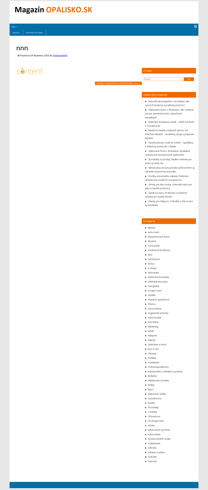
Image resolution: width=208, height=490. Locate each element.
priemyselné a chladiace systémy (165, 371)
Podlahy (152, 357)
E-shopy (152, 268)
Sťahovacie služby (157, 393)
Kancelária (153, 321)
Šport (151, 389)
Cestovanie (154, 245)
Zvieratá (152, 461)
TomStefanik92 (60, 55)
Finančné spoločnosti (158, 299)
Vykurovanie (154, 434)
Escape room (155, 290)
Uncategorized (155, 420)
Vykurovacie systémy (159, 429)
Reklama (152, 375)
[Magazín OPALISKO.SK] (53, 13)
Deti (150, 254)
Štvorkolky (153, 407)
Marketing (153, 326)
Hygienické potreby (158, 312)
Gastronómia (154, 308)
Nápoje (151, 339)
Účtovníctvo (154, 416)
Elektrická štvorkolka (158, 276)
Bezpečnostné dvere (159, 236)
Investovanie (154, 317)
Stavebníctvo (154, 398)
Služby (151, 384)
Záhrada (152, 447)
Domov (16, 33)
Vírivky (151, 425)
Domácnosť (154, 259)
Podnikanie (153, 362)
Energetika (153, 285)
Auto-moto (153, 232)
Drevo (151, 263)
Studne (151, 402)
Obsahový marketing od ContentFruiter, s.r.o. (118, 83)
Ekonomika (153, 272)
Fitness (151, 303)
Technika (152, 411)
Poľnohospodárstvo (158, 366)
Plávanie (152, 353)
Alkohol (151, 227)
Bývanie (152, 241)
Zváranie (152, 456)
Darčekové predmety (159, 250)
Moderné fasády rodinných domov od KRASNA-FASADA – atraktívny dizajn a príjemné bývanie (169, 134)
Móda (151, 330)
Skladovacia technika (158, 380)
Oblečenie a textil (157, 344)
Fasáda (151, 294)
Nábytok (152, 335)
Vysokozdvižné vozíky (159, 438)
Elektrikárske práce (158, 281)
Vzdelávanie (154, 443)
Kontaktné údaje (34, 33)
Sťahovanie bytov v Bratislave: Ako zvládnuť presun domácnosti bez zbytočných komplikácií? (169, 113)
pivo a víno (153, 348)
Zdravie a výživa (156, 452)
